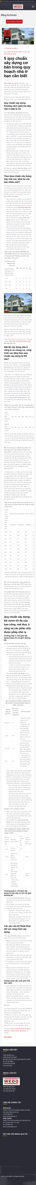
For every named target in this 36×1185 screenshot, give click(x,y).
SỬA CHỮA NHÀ (7, 1065)
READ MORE (7, 1037)
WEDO (10, 1176)
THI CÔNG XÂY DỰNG (9, 1089)
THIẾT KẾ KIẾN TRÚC (9, 1087)
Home (3, 21)
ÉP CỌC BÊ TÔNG (8, 1061)
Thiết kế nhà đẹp (11, 48)
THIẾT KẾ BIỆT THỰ (8, 1055)
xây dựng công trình (24, 207)
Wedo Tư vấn (22, 52)
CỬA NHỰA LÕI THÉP (9, 1063)
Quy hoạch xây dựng (10, 52)
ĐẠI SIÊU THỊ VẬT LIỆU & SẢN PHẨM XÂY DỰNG (16, 1059)
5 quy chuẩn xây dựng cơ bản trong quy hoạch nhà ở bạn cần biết (17, 67)
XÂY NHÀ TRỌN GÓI (8, 1091)
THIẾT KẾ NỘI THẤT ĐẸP (10, 1057)
